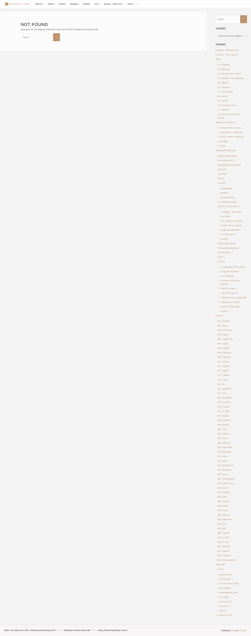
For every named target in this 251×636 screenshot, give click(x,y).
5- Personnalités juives (228, 592)
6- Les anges (223, 597)
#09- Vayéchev (224, 357)
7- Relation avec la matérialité (233, 297)
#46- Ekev (222, 524)
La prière (222, 183)
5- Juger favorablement (230, 230)
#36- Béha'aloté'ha (226, 479)
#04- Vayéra (223, 334)
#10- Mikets (223, 362)
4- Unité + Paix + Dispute (231, 225)
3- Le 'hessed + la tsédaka (231, 221)
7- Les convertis (225, 601)
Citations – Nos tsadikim (227, 55)
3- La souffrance (227, 276)
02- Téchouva (223, 69)
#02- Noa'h (223, 325)
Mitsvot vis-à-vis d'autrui (229, 206)
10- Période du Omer (227, 105)
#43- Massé (223, 510)
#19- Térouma (224, 402)
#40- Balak (222, 497)
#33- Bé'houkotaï (225, 465)
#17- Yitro (222, 393)
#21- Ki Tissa (223, 411)
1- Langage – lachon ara (230, 212)
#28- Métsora (224, 443)
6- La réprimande (227, 234)
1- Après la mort (225, 574)
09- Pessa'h (223, 101)
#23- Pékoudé (224, 420)
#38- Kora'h (223, 488)
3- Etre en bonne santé (228, 583)
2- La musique (224, 579)
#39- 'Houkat (223, 492)
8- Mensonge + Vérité (229, 302)
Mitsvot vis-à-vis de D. (225, 122)
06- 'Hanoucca (224, 87)
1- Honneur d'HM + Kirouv (229, 128)
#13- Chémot (224, 375)
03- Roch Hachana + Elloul (229, 74)
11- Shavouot (223, 110)
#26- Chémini (224, 434)
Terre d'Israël (223, 252)
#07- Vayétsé (223, 348)
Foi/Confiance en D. (226, 160)
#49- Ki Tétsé (223, 537)
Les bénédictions (227, 197)
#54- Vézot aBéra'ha (227, 560)
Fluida (233, 630)
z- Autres (222, 146)
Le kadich (224, 193)
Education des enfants (227, 156)
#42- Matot (223, 506)
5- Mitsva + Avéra (227, 288)
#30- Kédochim (224, 452)
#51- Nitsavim (224, 546)
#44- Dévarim (224, 515)
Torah (220, 257)
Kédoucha (222, 169)
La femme (222, 174)
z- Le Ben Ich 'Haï (223, 615)
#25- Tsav (222, 429)
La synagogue (226, 188)
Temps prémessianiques (228, 248)
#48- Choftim (224, 533)
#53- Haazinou (224, 555)
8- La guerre (223, 606)
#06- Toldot (223, 344)
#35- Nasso (223, 474)
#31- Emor (222, 456)
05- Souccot (223, 83)
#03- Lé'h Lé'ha (224, 330)
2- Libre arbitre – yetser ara (230, 132)
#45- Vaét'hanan (225, 519)
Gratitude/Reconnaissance (229, 165)
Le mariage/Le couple (227, 202)
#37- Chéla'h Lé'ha (226, 483)
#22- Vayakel (223, 416)
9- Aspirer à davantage (230, 306)
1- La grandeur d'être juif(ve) (232, 267)
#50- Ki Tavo (223, 542)
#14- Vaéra (222, 380)
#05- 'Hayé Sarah (225, 339)
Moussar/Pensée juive (225, 150)
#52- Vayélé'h (224, 551)
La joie (221, 178)
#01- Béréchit (224, 321)
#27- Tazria (223, 438)
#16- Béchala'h (224, 389)
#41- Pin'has (223, 501)
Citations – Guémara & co (227, 50)
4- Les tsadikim (224, 588)
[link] (138, 4)
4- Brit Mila (223, 141)
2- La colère (225, 216)
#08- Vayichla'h (224, 353)
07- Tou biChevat (225, 92)
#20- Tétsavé (223, 407)
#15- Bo (221, 384)
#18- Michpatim (225, 398)
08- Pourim (223, 96)
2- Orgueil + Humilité (229, 271)
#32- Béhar (223, 461)
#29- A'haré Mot (225, 447)
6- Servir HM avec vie (229, 293)
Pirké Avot (220, 564)
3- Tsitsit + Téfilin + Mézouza (230, 137)
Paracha (219, 315)
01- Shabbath (224, 65)
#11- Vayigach (224, 366)
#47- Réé (222, 528)
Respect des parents (227, 243)
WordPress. (242, 630)
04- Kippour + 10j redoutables (231, 78)
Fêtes (218, 59)
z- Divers (219, 569)
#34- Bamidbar (224, 470)
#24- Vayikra (223, 425)
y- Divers (221, 261)
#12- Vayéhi (223, 371)
